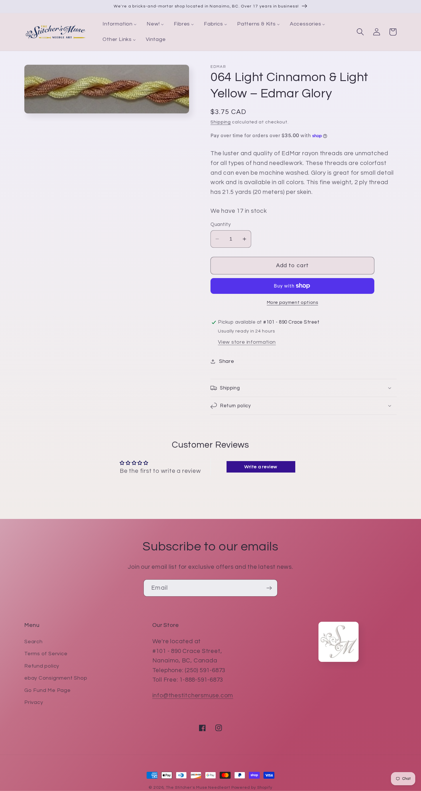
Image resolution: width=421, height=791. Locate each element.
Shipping (220, 122)
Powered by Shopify (251, 787)
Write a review (260, 467)
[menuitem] (120, 24)
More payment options (292, 302)
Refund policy (41, 666)
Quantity (220, 224)
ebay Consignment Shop (55, 678)
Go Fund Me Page (47, 690)
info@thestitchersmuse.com (192, 695)
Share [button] (226, 361)
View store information (247, 342)
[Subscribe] (269, 588)
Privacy (33, 702)
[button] (360, 32)
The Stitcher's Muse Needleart (198, 787)
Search (33, 641)
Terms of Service (45, 653)
